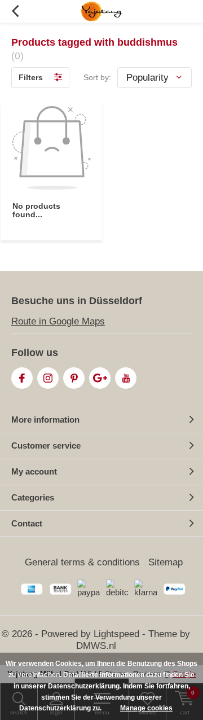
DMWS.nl (96, 645)
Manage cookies (146, 708)
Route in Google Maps (58, 321)
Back (15, 11)
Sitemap (165, 562)
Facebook (22, 378)
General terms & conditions (82, 562)
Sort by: (97, 77)
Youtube (125, 378)
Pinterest (74, 378)
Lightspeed (116, 634)
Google (100, 378)
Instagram (48, 378)
